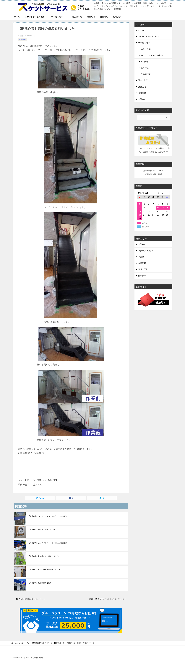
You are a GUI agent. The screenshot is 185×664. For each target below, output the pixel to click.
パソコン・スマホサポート (152, 55)
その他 (141, 257)
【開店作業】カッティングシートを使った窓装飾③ (47, 543)
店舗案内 (91, 17)
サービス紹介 (57, 17)
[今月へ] (162, 193)
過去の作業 (77, 17)
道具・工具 (143, 269)
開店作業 (22, 39)
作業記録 (142, 263)
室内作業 (145, 61)
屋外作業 (145, 68)
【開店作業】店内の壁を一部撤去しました (44, 570)
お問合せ (117, 17)
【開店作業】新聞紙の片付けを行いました (31, 599)
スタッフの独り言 (145, 251)
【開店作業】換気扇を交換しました (41, 530)
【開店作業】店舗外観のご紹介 (40, 583)
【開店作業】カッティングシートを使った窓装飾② (47, 516)
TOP (31, 643)
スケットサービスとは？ (35, 17)
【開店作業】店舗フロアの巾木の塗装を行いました (107, 599)
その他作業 (145, 74)
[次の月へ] (167, 193)
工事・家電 (145, 49)
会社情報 (104, 17)
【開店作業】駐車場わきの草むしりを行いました (46, 556)
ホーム (17, 17)
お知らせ (142, 244)
